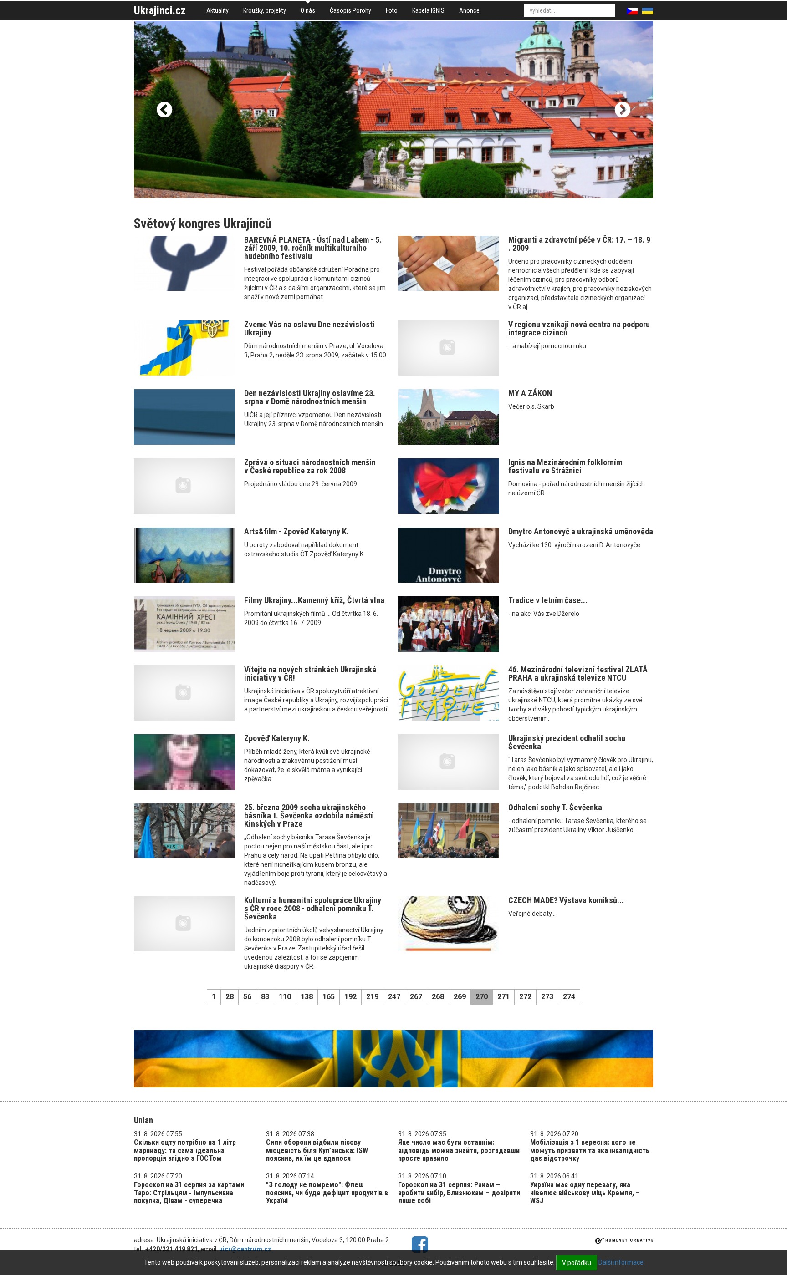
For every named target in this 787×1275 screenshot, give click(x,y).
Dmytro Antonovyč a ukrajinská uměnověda (580, 531)
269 (460, 996)
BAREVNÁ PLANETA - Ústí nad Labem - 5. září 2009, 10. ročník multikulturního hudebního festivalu (313, 248)
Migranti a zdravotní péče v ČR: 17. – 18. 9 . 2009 (579, 244)
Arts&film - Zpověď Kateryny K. (296, 531)
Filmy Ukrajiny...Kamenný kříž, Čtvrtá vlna (314, 600)
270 (481, 996)
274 (569, 996)
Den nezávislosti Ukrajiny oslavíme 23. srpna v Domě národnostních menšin (309, 397)
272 (525, 996)
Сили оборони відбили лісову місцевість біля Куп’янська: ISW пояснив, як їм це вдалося (317, 1150)
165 (328, 996)
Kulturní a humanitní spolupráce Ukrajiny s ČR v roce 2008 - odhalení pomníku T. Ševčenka (312, 908)
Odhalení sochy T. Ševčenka (555, 807)
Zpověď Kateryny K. (277, 738)
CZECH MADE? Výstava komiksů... (566, 900)
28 (229, 996)
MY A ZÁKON (530, 393)
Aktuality (217, 10)
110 (285, 996)
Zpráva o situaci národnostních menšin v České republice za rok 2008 (310, 466)
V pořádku (576, 1262)
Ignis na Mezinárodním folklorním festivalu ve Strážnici (565, 466)
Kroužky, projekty (264, 10)
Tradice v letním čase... (548, 600)
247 (394, 996)
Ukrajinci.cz (160, 10)
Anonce (469, 10)
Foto (392, 10)
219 (372, 996)
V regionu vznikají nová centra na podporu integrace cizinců (579, 328)
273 (547, 996)
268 (438, 996)
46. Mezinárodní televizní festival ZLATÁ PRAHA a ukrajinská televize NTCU (578, 673)
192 (350, 996)
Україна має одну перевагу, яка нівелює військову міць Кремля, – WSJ (585, 1192)
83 (265, 996)
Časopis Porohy (350, 10)
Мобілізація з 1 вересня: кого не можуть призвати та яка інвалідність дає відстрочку (589, 1150)
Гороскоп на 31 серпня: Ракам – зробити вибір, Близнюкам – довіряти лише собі (459, 1192)
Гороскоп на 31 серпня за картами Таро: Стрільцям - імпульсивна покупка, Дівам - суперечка (189, 1192)
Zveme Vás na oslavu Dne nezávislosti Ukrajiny (309, 328)
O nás (308, 10)
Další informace (621, 1262)
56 (247, 996)
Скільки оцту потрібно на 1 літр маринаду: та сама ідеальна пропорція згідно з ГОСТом (185, 1150)
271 (503, 996)
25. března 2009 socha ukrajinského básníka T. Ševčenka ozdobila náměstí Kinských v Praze (308, 815)
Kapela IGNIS (428, 10)
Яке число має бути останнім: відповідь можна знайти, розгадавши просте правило (459, 1150)
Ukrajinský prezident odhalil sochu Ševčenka (566, 742)
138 (307, 996)
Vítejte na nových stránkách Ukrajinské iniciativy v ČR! (310, 673)
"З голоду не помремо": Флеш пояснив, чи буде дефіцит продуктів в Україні (327, 1192)
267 (416, 996)
